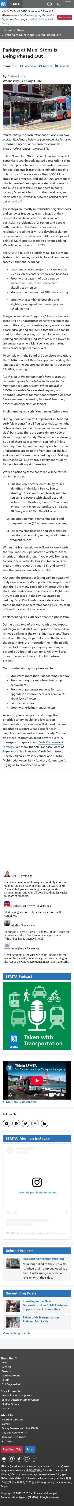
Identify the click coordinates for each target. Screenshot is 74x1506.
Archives (7, 1441)
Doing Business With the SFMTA (20, 1428)
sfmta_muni (26, 1233)
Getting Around (11, 1375)
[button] (49, 4)
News (20, 30)
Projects (6, 1371)
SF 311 (5, 1380)
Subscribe (64, 17)
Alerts (5, 11)
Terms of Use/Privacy (14, 1437)
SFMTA (10, 1233)
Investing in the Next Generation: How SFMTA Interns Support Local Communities (45, 1305)
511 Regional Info (12, 1384)
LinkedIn (64, 66)
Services (6, 1367)
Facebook (30, 66)
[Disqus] (37, 818)
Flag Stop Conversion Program (43, 1258)
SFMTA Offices (10, 1404)
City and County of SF (14, 1432)
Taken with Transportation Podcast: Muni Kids (41, 1319)
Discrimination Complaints (17, 1395)
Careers (6, 1424)
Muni (5, 1362)
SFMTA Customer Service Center (20, 1399)
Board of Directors (12, 1419)
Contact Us (8, 1408)
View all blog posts (15, 1333)
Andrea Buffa (16, 76)
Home (8, 30)
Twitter (47, 66)
